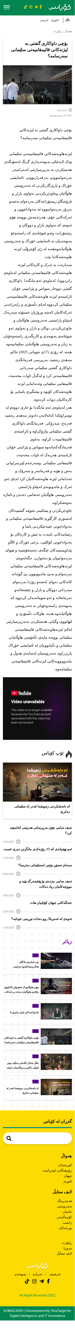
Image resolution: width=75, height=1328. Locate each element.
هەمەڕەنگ (64, 1201)
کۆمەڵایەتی (64, 1217)
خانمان (67, 1211)
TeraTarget (58, 1311)
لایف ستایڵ (64, 1253)
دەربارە (38, 1274)
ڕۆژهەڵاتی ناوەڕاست (57, 1170)
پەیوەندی (20, 1274)
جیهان (68, 1176)
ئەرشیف (54, 1274)
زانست (67, 1222)
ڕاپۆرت (67, 1242)
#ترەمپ (44, 20)
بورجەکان (65, 1228)
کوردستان (65, 1165)
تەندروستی (64, 1206)
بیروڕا (68, 1248)
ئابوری (67, 1181)
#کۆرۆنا (55, 20)
